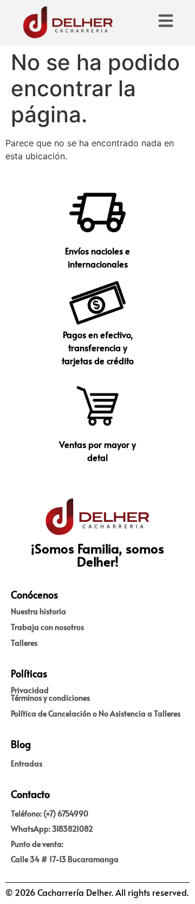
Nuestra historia (38, 611)
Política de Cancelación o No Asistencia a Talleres (95, 713)
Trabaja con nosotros (47, 627)
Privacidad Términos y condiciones (50, 694)
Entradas (26, 763)
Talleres (24, 643)
